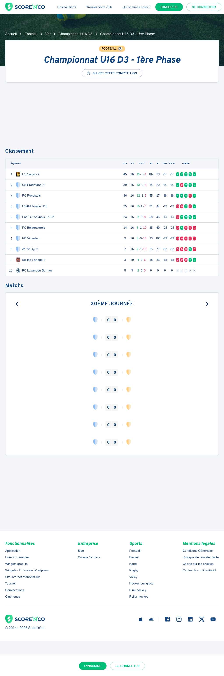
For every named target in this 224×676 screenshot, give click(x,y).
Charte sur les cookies (198, 563)
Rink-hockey (137, 590)
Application (12, 550)
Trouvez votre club (99, 7)
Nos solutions (66, 7)
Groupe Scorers (89, 557)
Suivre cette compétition (115, 73)
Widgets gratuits (16, 563)
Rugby (133, 570)
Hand (133, 563)
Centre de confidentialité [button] (199, 570)
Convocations (14, 590)
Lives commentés (17, 557)
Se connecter (204, 7)
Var (48, 34)
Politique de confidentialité (201, 557)
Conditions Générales (198, 550)
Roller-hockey (138, 596)
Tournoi (10, 583)
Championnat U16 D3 (75, 34)
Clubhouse (12, 596)
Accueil (11, 34)
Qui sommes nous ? (136, 7)
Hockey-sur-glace (141, 583)
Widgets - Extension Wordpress (27, 570)
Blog (81, 550)
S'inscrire (169, 7)
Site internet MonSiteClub (22, 577)
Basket (134, 557)
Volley (133, 577)
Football (31, 34)
